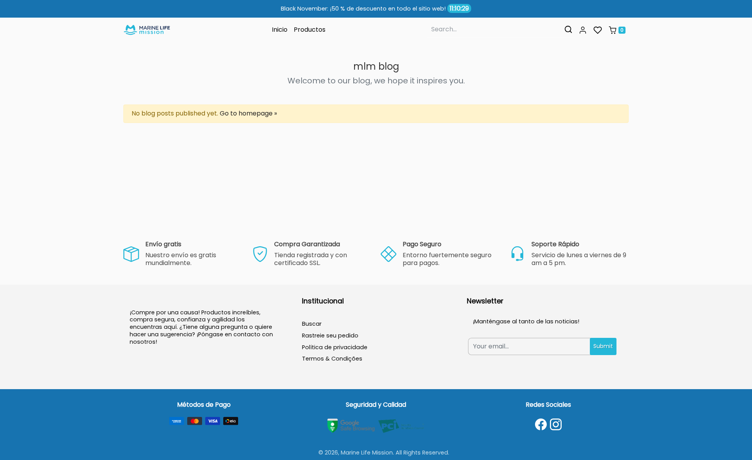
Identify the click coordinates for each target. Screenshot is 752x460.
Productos (309, 29)
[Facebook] (540, 424)
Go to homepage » (248, 113)
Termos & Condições (332, 359)
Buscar (312, 324)
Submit (603, 346)
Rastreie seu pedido (330, 335)
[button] (582, 30)
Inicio (279, 29)
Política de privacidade (334, 347)
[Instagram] (555, 424)
